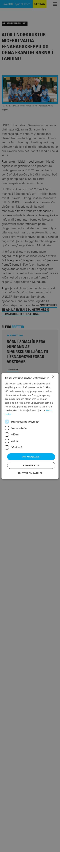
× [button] (53, 377)
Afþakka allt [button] (31, 465)
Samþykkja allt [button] (31, 456)
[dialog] (30, 426)
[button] (30, 473)
